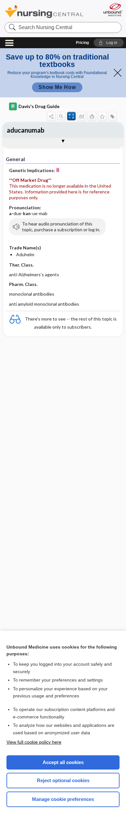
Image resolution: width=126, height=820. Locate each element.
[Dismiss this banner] (117, 73)
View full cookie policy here (33, 742)
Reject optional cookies (63, 780)
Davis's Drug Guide (38, 106)
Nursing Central (44, 11)
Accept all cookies (63, 762)
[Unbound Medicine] (112, 9)
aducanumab (25, 130)
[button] (109, 42)
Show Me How (57, 87)
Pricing (82, 42)
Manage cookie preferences (63, 799)
